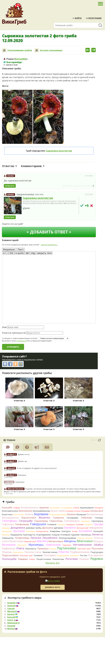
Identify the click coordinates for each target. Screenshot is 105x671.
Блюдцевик (85, 511)
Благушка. (22, 475)
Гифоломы (8, 524)
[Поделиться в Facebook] (10, 364)
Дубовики (58, 528)
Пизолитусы (18, 552)
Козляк (75, 531)
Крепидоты (29, 534)
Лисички (35, 537)
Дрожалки (47, 527)
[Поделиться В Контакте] (5, 364)
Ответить (9, 186)
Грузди (98, 524)
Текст (21, 249)
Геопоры (99, 517)
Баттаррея (99, 508)
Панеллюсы (30, 548)
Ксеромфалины (43, 534)
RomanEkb (21, 58)
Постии (83, 555)
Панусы (52, 548)
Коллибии (85, 531)
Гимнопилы (55, 520)
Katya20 (11, 617)
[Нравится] (69, 186)
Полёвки (38, 555)
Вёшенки (44, 517)
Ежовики (70, 527)
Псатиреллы (95, 555)
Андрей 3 (12, 603)
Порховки (74, 555)
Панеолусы (43, 548)
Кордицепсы (16, 534)
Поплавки (50, 555)
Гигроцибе (26, 520)
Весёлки (71, 514)
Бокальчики (97, 510)
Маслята (42, 541)
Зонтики (19, 531)
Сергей (10, 608)
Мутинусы (22, 545)
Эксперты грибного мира (24, 598)
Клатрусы (66, 531)
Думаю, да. (22, 461)
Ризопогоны (58, 559)
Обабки (98, 544)
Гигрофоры (9, 521)
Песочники (97, 548)
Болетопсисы (18, 514)
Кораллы (6, 534)
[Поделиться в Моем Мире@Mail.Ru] (20, 364)
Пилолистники (32, 552)
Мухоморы (36, 544)
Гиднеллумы (41, 520)
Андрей (11, 626)
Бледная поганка (73, 511)
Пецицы (7, 552)
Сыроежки (19, 482)
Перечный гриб (84, 549)
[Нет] (91, 205)
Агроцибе (7, 507)
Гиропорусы (97, 521)
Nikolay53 (12, 611)
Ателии (76, 508)
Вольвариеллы (10, 517)
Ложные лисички (85, 538)
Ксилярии (65, 534)
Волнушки (81, 514)
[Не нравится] (84, 186)
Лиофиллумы (22, 537)
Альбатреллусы (29, 507)
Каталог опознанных (51, 50)
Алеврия (16, 508)
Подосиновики (10, 555)
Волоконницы (95, 514)
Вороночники (29, 517)
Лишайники (49, 537)
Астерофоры (66, 507)
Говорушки (38, 524)
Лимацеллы (8, 537)
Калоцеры (30, 531)
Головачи (51, 524)
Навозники (53, 544)
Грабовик (80, 524)
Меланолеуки (56, 541)
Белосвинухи (25, 510)
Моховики (9, 544)
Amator (10, 175)
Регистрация (94, 18)
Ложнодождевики (67, 538)
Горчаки (61, 524)
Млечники (85, 541)
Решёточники (44, 559)
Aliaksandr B (13, 623)
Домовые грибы (33, 528)
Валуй (64, 514)
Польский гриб (26, 555)
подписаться (21, 341)
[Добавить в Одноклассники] (15, 364)
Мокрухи (98, 541)
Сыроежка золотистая (59, 150)
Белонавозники (10, 510)
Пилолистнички (50, 552)
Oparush (11, 606)
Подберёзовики (80, 552)
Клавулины (55, 531)
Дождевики (18, 527)
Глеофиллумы (22, 524)
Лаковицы (85, 534)
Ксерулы (56, 534)
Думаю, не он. (24, 454)
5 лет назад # (89, 194)
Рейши (32, 559)
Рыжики (84, 559)
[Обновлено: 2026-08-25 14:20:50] (99, 440)
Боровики (41, 514)
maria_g (11, 620)
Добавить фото (52, 587)
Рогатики (71, 559)
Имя (4, 327)
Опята (20, 548)
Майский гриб (30, 541)
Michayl (11, 629)
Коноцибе (98, 531)
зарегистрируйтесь (49, 244)
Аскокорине (55, 507)
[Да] (82, 205)
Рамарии (23, 559)
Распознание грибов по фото (27, 572)
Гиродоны (85, 521)
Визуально (9, 249)
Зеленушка (7, 531)
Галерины (58, 517)
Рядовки (96, 558)
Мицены (70, 541)
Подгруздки (97, 552)
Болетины (7, 514)
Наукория (67, 545)
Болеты (29, 514)
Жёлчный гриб (82, 528)
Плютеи (63, 552)
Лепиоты (97, 534)
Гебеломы (86, 517)
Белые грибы (58, 510)
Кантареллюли (42, 531)
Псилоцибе (9, 559)
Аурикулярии (87, 507)
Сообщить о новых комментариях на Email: (19, 338)
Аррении (44, 507)
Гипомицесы (72, 520)
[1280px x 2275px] (17, 117)
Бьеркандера (55, 514)
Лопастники (16, 541)
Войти (78, 18)
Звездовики (96, 527)
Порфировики (63, 555)
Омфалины (8, 548)
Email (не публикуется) (14, 332)
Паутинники (66, 548)
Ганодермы (72, 517)
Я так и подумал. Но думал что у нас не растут (37, 468)
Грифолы (89, 524)
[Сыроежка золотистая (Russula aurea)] (13, 206)
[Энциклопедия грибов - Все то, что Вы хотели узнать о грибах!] (14, 14)
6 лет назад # (89, 175)
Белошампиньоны (41, 511)
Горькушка (70, 524)
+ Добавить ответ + (49, 232)
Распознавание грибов (20, 50)
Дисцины (6, 528)
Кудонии (75, 534)
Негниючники (82, 544)
